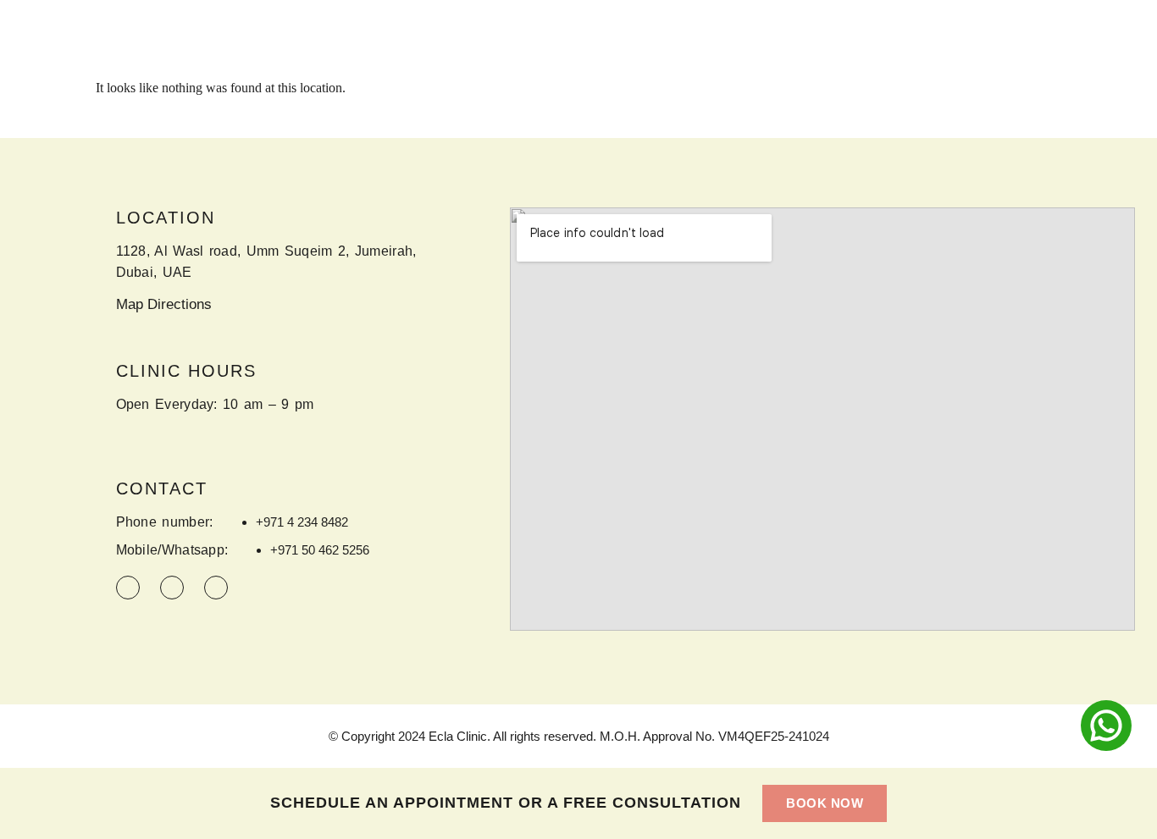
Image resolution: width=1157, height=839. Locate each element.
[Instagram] (128, 587)
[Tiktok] (172, 587)
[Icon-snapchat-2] (216, 587)
